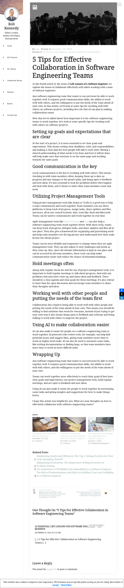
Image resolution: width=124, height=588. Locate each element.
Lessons (72, 52)
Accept (56, 585)
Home (9, 45)
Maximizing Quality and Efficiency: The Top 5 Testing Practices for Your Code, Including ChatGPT (75, 458)
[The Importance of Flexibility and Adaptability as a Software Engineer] (101, 424)
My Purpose (12, 57)
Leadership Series (14, 80)
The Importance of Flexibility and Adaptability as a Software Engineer (100, 436)
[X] (121, 294)
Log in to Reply (96, 525)
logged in (51, 569)
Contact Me (12, 115)
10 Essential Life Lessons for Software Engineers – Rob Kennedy (68, 527)
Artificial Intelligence (55, 52)
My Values (11, 69)
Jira (86, 221)
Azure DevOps (71, 221)
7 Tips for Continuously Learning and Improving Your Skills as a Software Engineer (73, 436)
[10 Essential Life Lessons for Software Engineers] (45, 424)
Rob (37, 49)
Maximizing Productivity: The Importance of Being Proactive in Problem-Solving (70, 464)
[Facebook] (121, 290)
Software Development (89, 52)
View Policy (66, 585)
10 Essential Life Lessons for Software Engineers (44, 434)
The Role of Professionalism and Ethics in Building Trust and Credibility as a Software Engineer (75, 474)
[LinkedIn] (121, 298)
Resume (10, 92)
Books (9, 103)
